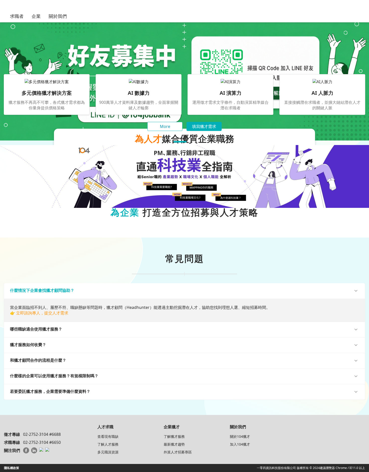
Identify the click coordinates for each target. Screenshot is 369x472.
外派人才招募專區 (178, 452)
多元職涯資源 (107, 452)
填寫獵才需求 (204, 126)
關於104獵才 (240, 436)
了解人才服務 (107, 444)
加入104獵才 (240, 444)
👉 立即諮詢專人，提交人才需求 (39, 313)
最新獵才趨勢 (174, 444)
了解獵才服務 (174, 436)
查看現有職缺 (107, 436)
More (165, 126)
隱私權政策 (11, 468)
